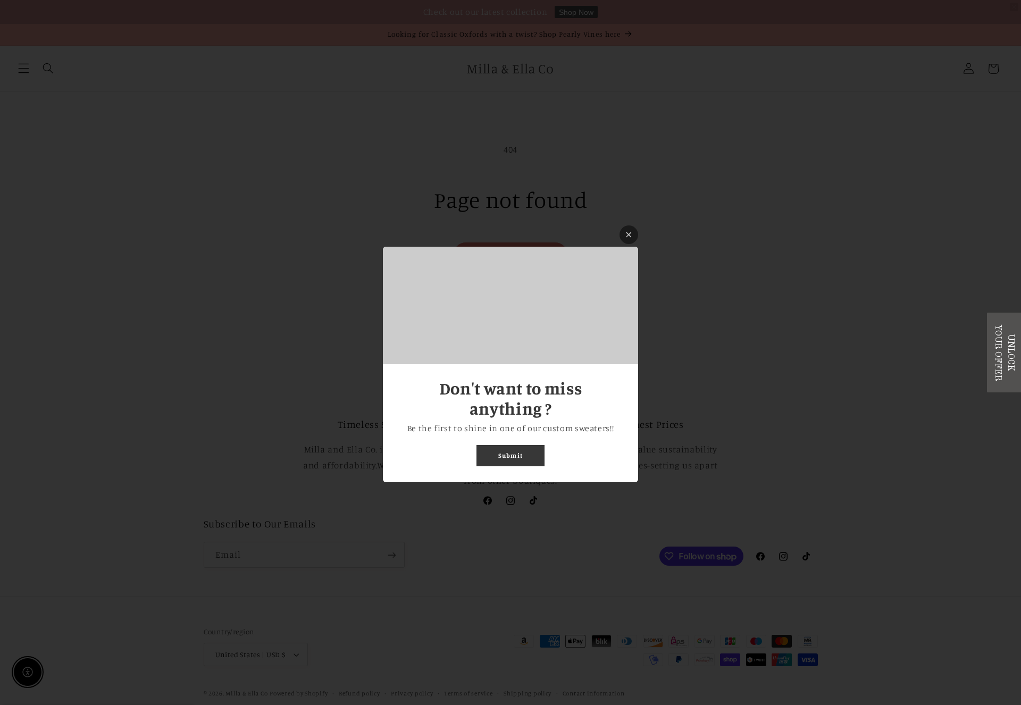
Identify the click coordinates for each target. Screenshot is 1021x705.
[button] (1004, 352)
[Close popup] (629, 234)
